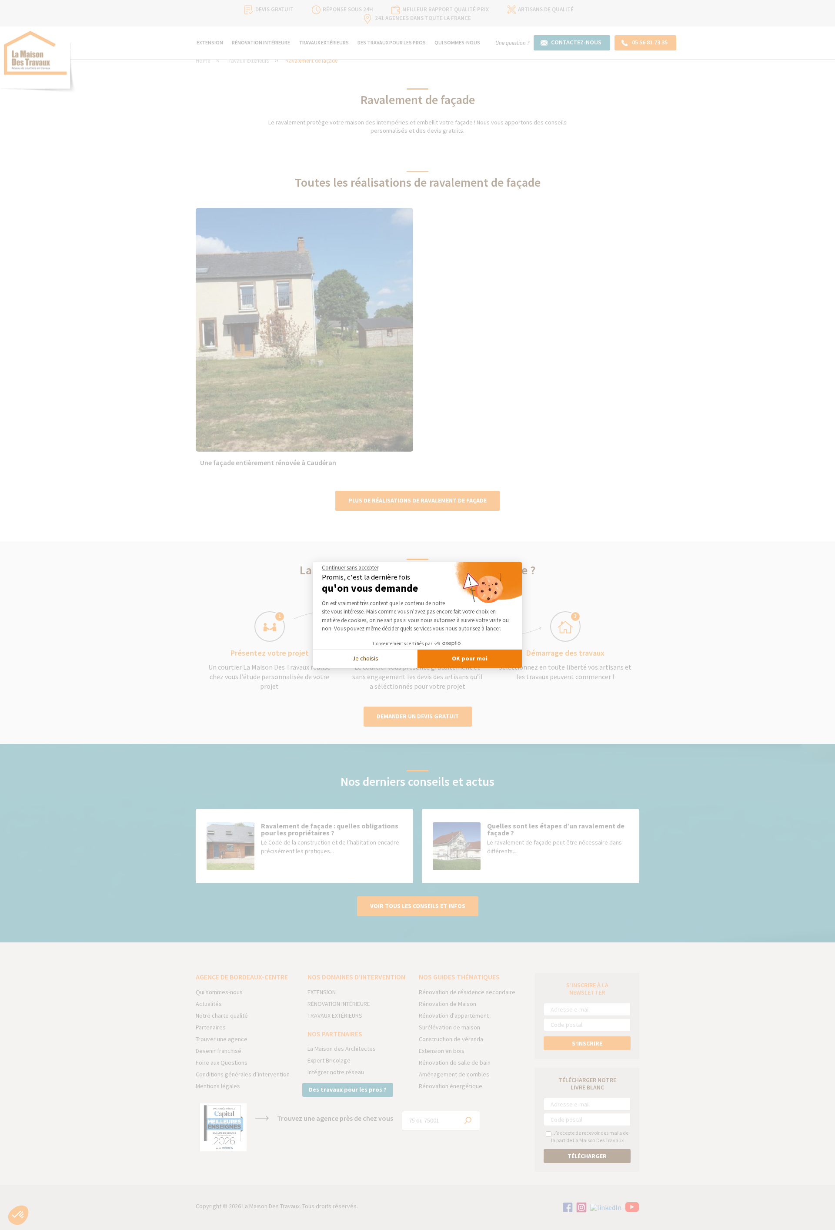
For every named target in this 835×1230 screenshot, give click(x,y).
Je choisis (365, 658)
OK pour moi (470, 658)
